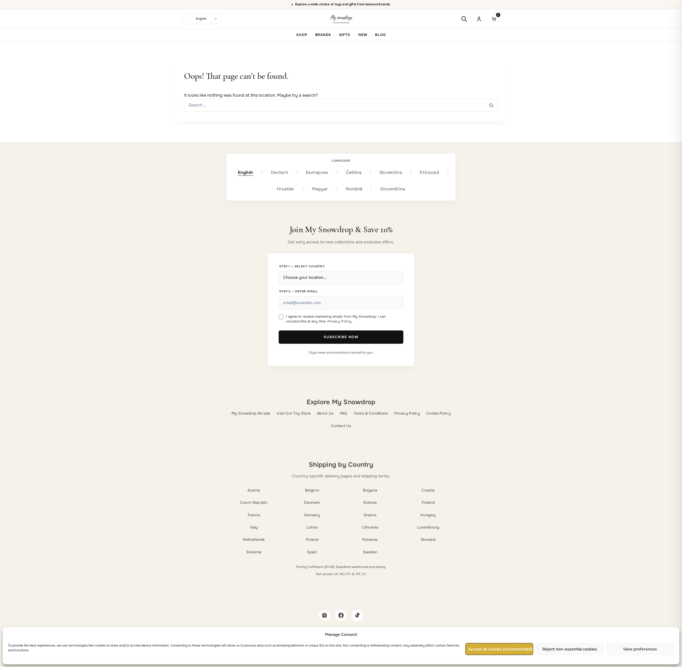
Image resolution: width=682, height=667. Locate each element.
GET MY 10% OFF (341, 362)
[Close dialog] (396, 282)
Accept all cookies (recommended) (500, 649)
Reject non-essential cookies (569, 649)
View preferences (640, 649)
